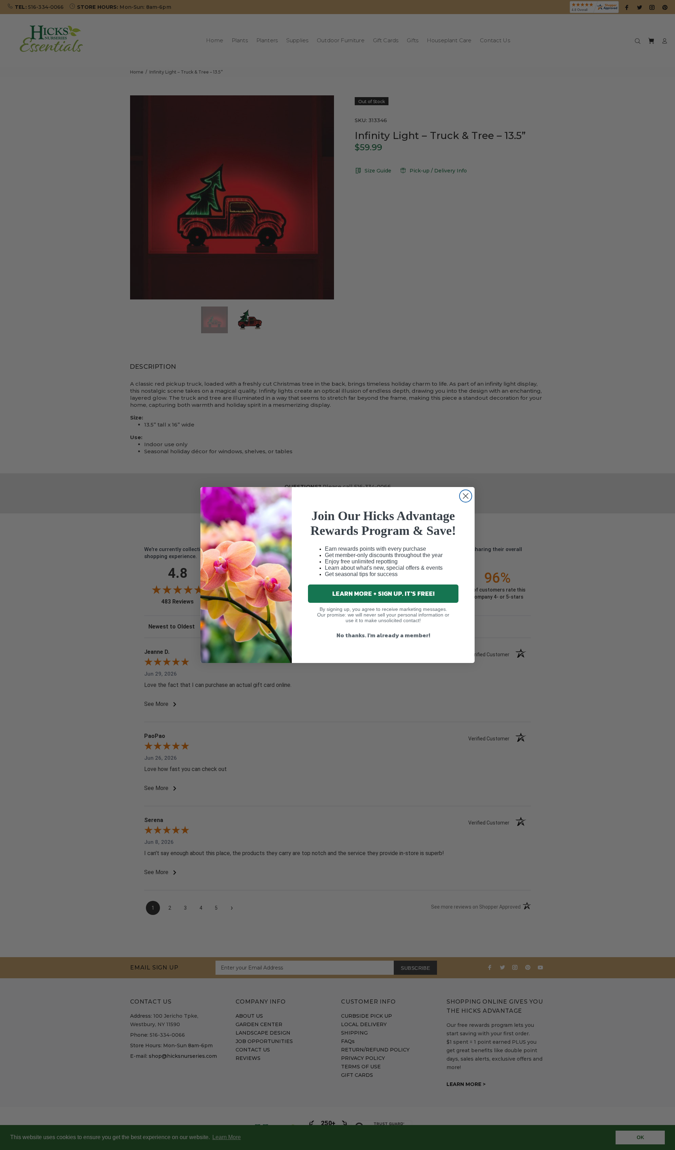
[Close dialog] (465, 496)
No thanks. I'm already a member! (383, 635)
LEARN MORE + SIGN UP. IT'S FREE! (383, 593)
